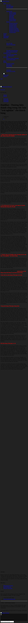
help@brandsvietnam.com (9, 599)
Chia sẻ (5, 95)
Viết (1, 78)
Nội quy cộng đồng (7, 588)
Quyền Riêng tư (7, 587)
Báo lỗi (5, 96)
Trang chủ (5, 98)
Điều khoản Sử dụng (8, 585)
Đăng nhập (5, 75)
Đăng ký (5, 76)
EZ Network (3, 89)
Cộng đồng (6, 100)
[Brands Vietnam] (5, 1)
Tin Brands (5, 101)
